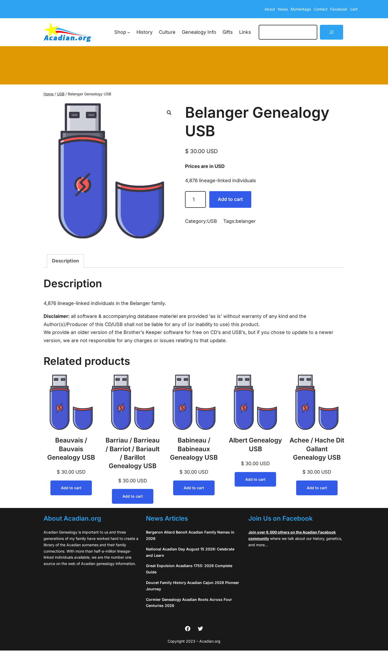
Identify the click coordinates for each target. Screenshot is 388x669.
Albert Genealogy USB (255, 444)
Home (49, 94)
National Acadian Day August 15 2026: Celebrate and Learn (190, 552)
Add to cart (230, 199)
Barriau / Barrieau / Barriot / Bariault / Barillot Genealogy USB (133, 453)
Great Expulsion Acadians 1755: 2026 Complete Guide (189, 568)
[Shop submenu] (128, 32)
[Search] (331, 32)
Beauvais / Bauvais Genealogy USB (71, 448)
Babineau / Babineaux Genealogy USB (194, 448)
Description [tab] (65, 260)
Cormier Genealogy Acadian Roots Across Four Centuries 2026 (189, 602)
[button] (169, 112)
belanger (246, 221)
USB (60, 94)
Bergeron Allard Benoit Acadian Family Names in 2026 (190, 535)
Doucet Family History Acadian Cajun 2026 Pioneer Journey (192, 585)
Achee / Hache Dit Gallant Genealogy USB (317, 448)
